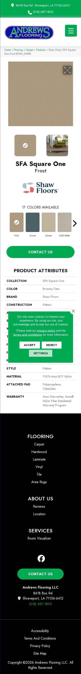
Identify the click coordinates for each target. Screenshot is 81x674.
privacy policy (46, 330)
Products (40, 50)
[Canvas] (49, 222)
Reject (51, 345)
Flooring (18, 50)
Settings (40, 353)
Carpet (29, 50)
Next (74, 143)
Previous (6, 143)
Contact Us (40, 252)
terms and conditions (27, 334)
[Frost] (17, 222)
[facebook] (41, 558)
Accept (29, 345)
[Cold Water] (65, 222)
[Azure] (33, 222)
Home (7, 50)
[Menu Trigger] (71, 31)
